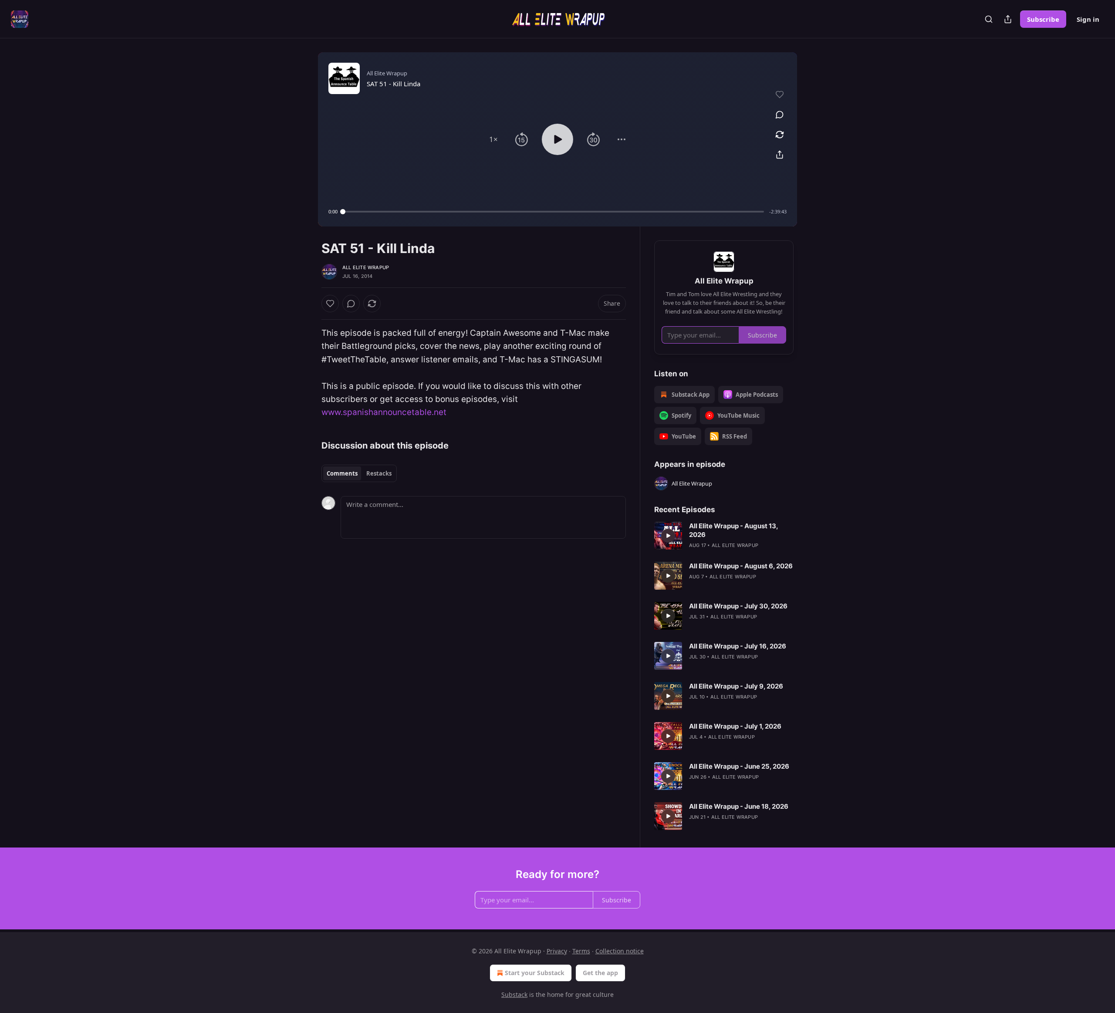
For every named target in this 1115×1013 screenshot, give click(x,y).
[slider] (553, 211)
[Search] (988, 19)
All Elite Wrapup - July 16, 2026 (737, 646)
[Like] (330, 303)
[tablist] (359, 473)
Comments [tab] (342, 473)
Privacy (557, 951)
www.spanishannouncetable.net (383, 412)
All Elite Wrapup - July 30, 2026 (738, 606)
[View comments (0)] (780, 114)
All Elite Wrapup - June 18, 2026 (738, 806)
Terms (581, 951)
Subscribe (1043, 19)
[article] (724, 535)
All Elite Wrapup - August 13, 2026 (733, 530)
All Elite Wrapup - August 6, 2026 (741, 566)
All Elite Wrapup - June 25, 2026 (739, 766)
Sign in (1088, 19)
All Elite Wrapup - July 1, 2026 (735, 726)
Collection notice (619, 951)
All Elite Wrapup (365, 267)
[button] (493, 139)
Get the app (600, 973)
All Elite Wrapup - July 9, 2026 (736, 686)
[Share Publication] (1008, 19)
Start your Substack (534, 973)
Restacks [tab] (379, 473)
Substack (514, 994)
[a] (668, 536)
